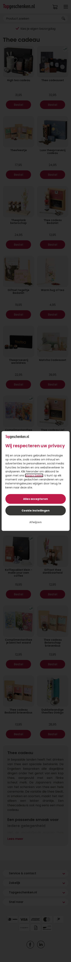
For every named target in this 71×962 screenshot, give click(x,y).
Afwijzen (35, 522)
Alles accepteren (35, 499)
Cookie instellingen (36, 510)
